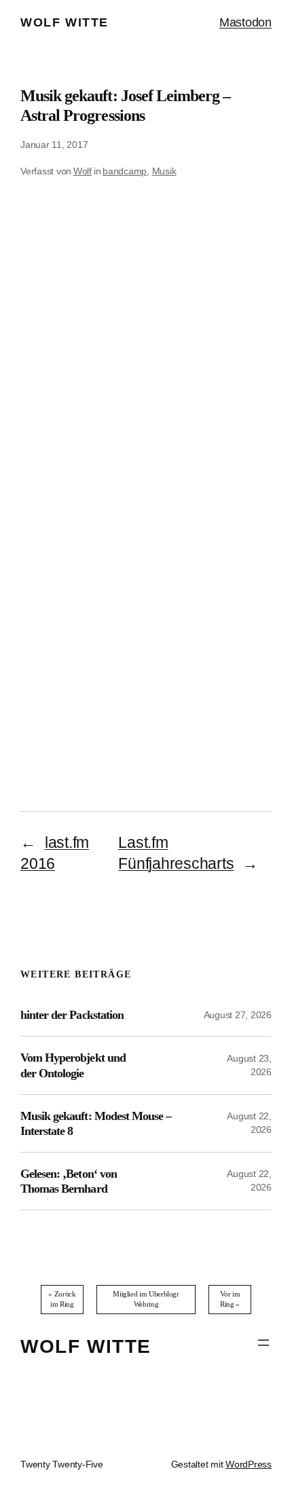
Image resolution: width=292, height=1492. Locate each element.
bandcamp (125, 171)
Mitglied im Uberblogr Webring (146, 1299)
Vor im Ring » (230, 1299)
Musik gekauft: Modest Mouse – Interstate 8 (95, 1123)
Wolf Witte (64, 22)
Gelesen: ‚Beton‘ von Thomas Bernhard (68, 1181)
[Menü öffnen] (263, 1343)
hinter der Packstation (72, 1015)
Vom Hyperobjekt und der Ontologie (73, 1065)
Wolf (82, 171)
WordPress (248, 1464)
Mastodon (245, 22)
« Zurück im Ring (61, 1299)
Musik (164, 171)
